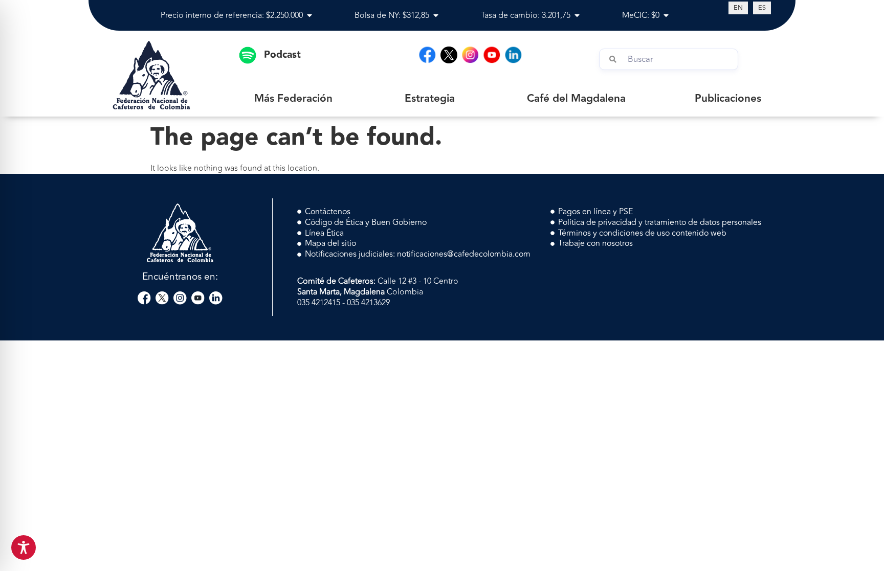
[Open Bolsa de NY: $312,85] (436, 15)
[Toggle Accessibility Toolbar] (23, 547)
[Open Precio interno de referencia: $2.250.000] (309, 15)
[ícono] (448, 55)
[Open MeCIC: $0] (666, 15)
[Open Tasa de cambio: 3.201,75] (577, 15)
